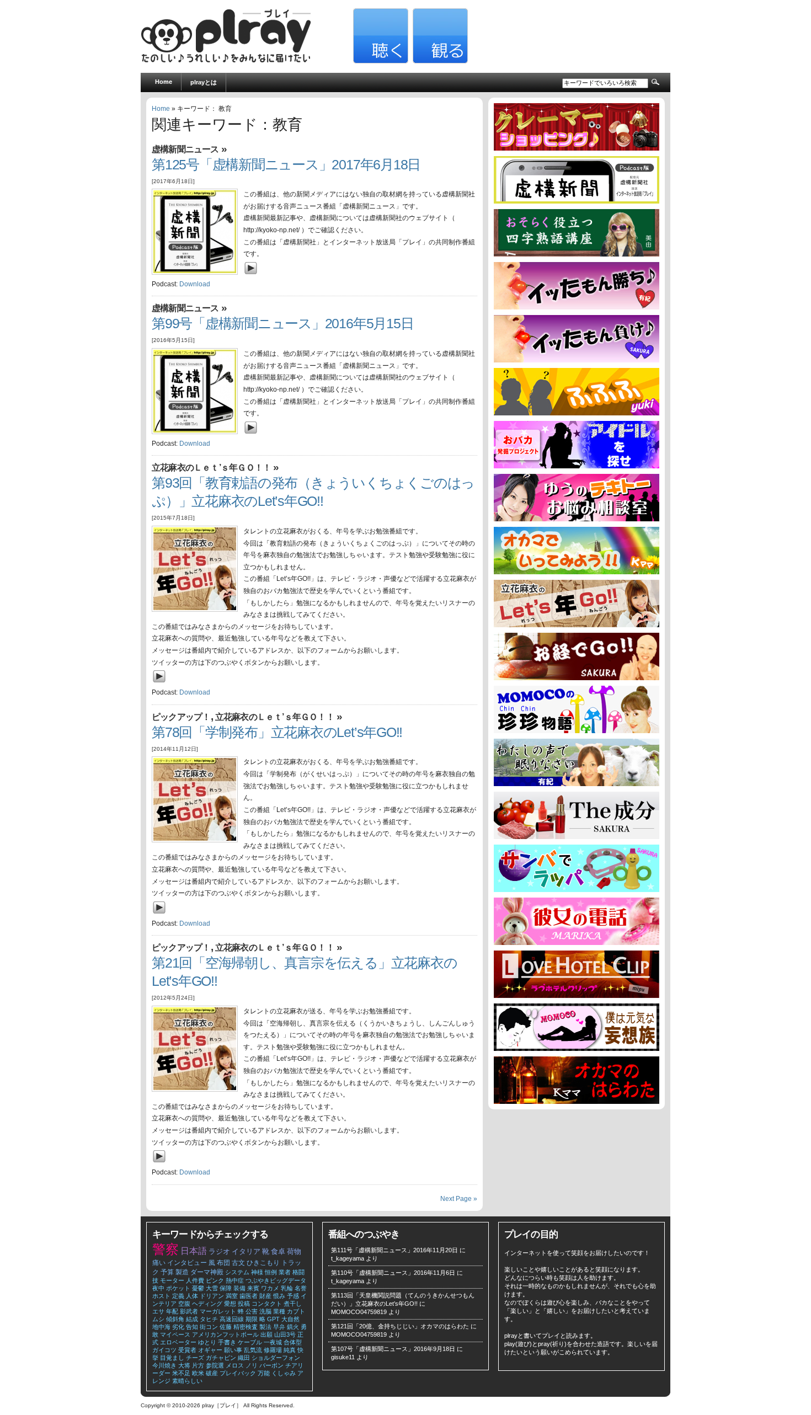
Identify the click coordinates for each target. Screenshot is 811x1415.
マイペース (175, 1334)
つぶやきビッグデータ (276, 1280)
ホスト (161, 1296)
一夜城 (273, 1342)
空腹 (184, 1303)
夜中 (158, 1288)
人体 (192, 1296)
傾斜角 (175, 1319)
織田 (244, 1357)
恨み (279, 1296)
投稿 (244, 1303)
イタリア (246, 1251)
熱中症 (235, 1280)
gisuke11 (343, 1357)
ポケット (178, 1288)
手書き (227, 1342)
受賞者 (187, 1350)
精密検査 (245, 1326)
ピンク (215, 1280)
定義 (178, 1296)
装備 (239, 1288)
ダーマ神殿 (206, 1272)
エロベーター (178, 1342)
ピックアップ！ (181, 717)
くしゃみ (283, 1373)
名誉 (301, 1288)
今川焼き (164, 1365)
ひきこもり (263, 1263)
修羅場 (273, 1350)
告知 (192, 1326)
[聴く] (379, 61)
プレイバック (238, 1373)
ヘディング (207, 1303)
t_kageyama (347, 1258)
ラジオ (219, 1251)
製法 (265, 1326)
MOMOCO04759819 (359, 1312)
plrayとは (203, 82)
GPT (273, 1319)
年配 (172, 1311)
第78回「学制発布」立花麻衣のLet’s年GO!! (277, 732)
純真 (290, 1350)
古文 (238, 1263)
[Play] (253, 276)
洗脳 (265, 1311)
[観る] (439, 61)
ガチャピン (221, 1357)
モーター (172, 1280)
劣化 (178, 1326)
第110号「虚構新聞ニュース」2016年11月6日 (393, 1272)
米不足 (181, 1373)
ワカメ (270, 1288)
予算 (167, 1272)
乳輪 (287, 1288)
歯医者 (248, 1296)
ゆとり (207, 1342)
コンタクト (267, 1303)
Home (163, 81)
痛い (159, 1263)
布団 (223, 1263)
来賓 (253, 1288)
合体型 (293, 1342)
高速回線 (232, 1319)
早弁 (279, 1326)
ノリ (252, 1365)
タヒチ (209, 1319)
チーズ (195, 1357)
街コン (209, 1326)
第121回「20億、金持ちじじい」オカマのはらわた (400, 1326)
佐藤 (226, 1326)
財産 (265, 1296)
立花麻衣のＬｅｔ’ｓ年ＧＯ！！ (211, 467)
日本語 (193, 1251)
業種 (279, 1311)
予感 (293, 1296)
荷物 (294, 1251)
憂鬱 (198, 1288)
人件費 (195, 1280)
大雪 (212, 1288)
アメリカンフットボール (225, 1334)
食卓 (278, 1251)
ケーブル (250, 1342)
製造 (182, 1272)
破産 (212, 1373)
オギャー (210, 1350)
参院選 (215, 1365)
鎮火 (293, 1326)
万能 (264, 1373)
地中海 (161, 1326)
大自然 (290, 1319)
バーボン (271, 1365)
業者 (285, 1272)
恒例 (271, 1272)
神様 (257, 1272)
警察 (165, 1249)
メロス (235, 1365)
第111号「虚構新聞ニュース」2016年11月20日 (394, 1250)
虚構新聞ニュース (185, 149)
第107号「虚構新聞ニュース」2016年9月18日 (393, 1348)
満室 (232, 1296)
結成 (192, 1319)
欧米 (198, 1373)
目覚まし (172, 1357)
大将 (184, 1365)
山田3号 (285, 1334)
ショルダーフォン (276, 1357)
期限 (252, 1319)
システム (237, 1272)
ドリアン (212, 1296)
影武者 (189, 1311)
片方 (198, 1365)
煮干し (293, 1303)
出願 (266, 1334)
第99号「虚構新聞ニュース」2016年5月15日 (282, 323)
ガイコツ (164, 1350)
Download (194, 284)
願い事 (233, 1350)
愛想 (230, 1303)
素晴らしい (187, 1380)
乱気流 (253, 1350)
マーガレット (218, 1311)
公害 (252, 1311)
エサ (158, 1311)
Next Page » (458, 1199)
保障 (226, 1288)
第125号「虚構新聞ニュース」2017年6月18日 (286, 164)
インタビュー (187, 1263)
